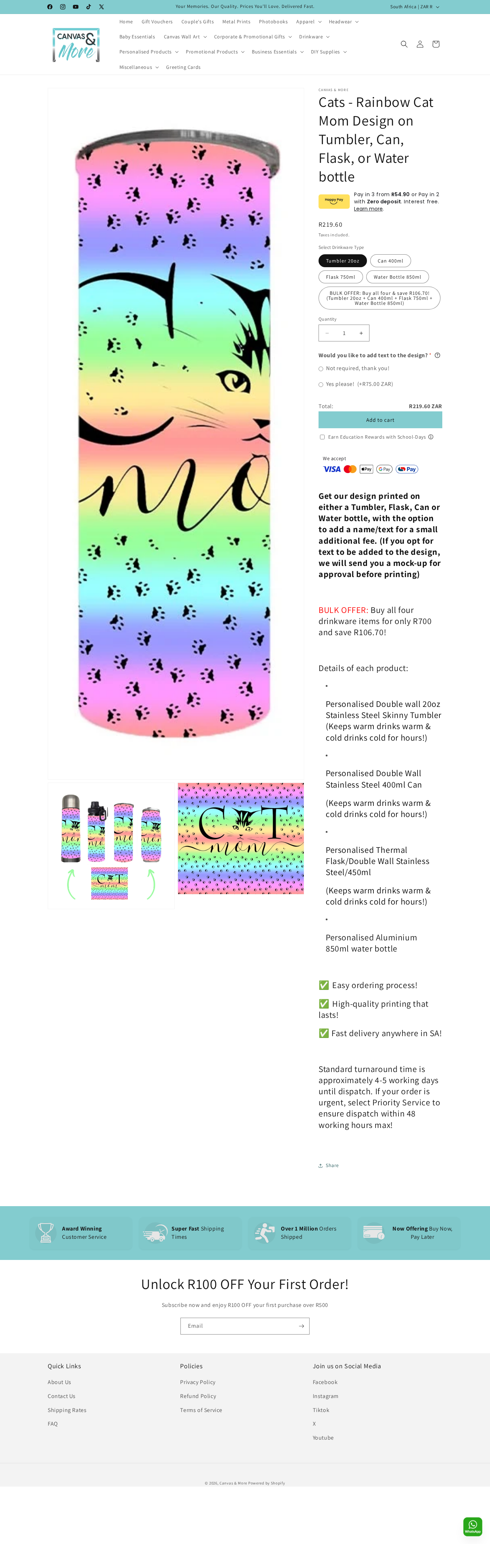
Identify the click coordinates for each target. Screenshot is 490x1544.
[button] (308, 21)
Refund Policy (198, 1396)
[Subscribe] (301, 1326)
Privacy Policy (197, 1382)
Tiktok (321, 1410)
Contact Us (62, 1396)
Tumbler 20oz (342, 261)
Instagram (326, 1396)
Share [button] (332, 1165)
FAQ (53, 1423)
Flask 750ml (340, 277)
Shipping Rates (67, 1410)
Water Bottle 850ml (397, 277)
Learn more (368, 208)
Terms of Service (201, 1410)
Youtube (323, 1437)
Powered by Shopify (266, 1483)
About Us (59, 1382)
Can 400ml (391, 261)
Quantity (327, 319)
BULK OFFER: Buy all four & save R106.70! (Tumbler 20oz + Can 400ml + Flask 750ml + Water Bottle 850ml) (379, 298)
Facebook (325, 1382)
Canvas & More (233, 1483)
